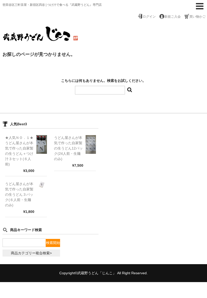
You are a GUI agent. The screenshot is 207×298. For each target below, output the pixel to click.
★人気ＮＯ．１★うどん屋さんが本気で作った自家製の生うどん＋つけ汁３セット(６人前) (19, 151)
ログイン (149, 16)
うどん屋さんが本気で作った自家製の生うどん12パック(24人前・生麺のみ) (68, 148)
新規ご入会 (172, 16)
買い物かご (197, 16)
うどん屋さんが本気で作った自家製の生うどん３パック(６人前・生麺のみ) (19, 194)
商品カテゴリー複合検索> (31, 253)
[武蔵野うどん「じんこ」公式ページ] (40, 38)
